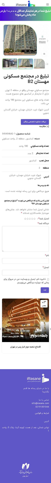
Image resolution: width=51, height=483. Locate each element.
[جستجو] (3, 4)
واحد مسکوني (8, 138)
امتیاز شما (43, 219)
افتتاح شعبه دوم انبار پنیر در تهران (25, 347)
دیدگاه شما (43, 223)
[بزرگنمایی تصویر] (44, 54)
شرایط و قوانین (42, 413)
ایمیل (46, 267)
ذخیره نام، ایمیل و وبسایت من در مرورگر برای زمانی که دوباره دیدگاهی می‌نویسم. (26, 281)
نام (47, 255)
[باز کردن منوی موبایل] (47, 4)
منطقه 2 (20, 138)
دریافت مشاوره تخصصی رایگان (35, 121)
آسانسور (29, 138)
